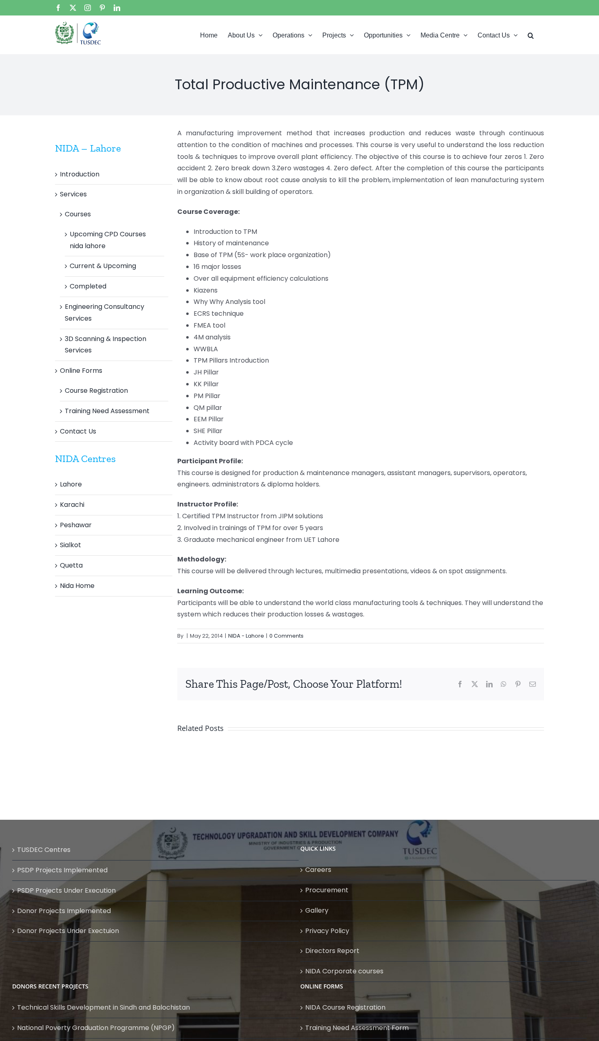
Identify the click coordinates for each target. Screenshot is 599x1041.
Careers (318, 869)
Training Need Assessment (107, 411)
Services (73, 194)
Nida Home (77, 585)
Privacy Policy (327, 930)
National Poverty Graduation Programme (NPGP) (96, 1027)
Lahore (71, 484)
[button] (531, 34)
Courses (78, 214)
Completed (88, 286)
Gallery (316, 910)
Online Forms (81, 370)
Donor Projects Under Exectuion (68, 930)
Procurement (326, 890)
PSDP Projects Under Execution (66, 890)
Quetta (71, 565)
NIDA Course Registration (345, 1007)
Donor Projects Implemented (64, 911)
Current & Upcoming (103, 266)
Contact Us (78, 431)
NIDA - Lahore (246, 636)
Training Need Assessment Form (357, 1027)
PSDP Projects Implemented (62, 870)
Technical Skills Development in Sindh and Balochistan (103, 1007)
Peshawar (76, 525)
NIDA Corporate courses (344, 971)
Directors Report (332, 950)
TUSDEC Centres (43, 849)
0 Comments (286, 636)
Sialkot (70, 545)
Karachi (72, 504)
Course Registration (96, 390)
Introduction (79, 174)
